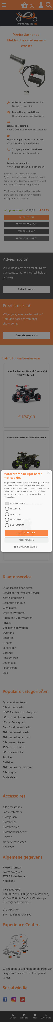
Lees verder (20, 497)
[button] (26, 547)
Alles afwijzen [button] (26, 540)
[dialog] (26, 511)
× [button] (48, 473)
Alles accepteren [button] (26, 533)
